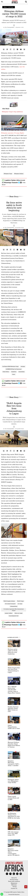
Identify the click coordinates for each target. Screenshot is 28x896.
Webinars (14, 885)
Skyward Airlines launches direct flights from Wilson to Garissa (14, 744)
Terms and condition (14, 881)
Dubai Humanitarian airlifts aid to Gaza (14, 726)
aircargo (23, 366)
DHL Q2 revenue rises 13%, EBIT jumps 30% (13, 833)
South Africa (6, 371)
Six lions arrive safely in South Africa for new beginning (14, 206)
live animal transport (10, 603)
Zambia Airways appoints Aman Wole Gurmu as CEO (13, 709)
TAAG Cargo (20, 601)
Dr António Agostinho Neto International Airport (14, 609)
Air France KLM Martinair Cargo (10, 366)
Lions (13, 374)
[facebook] (10, 49)
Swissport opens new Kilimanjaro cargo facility (13, 781)
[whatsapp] (14, 49)
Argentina (13, 371)
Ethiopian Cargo (8, 173)
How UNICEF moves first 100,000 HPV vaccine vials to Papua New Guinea (14, 690)
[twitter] (7, 49)
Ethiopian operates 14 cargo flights (12, 133)
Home (5, 7)
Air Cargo (10, 7)
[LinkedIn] (4, 49)
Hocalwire (17, 894)
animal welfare (8, 613)
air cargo (20, 603)
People (16, 699)
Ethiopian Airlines (18, 173)
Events (14, 886)
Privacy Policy (14, 879)
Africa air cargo (18, 613)
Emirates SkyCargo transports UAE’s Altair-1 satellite (13, 763)
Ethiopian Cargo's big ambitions (12, 110)
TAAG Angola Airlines (9, 601)
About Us (14, 878)
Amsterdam (21, 371)
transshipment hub (13, 615)
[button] (14, 26)
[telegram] (17, 49)
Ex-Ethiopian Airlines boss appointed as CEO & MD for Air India (14, 816)
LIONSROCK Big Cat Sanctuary (13, 369)
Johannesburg (13, 606)
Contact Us (14, 888)
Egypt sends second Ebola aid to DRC (13, 797)
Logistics (16, 679)
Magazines (14, 883)
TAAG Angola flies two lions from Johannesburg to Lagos (14, 408)
